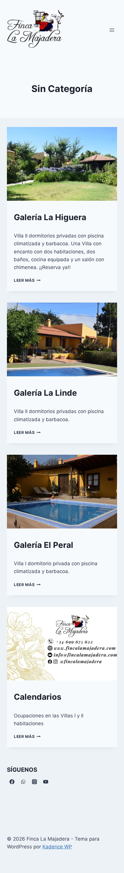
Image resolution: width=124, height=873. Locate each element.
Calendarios (37, 697)
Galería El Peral (43, 545)
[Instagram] (34, 782)
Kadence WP (57, 847)
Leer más (27, 280)
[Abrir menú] (111, 29)
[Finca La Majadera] (36, 31)
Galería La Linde (45, 393)
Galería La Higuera (50, 217)
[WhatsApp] (23, 782)
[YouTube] (45, 782)
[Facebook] (12, 782)
